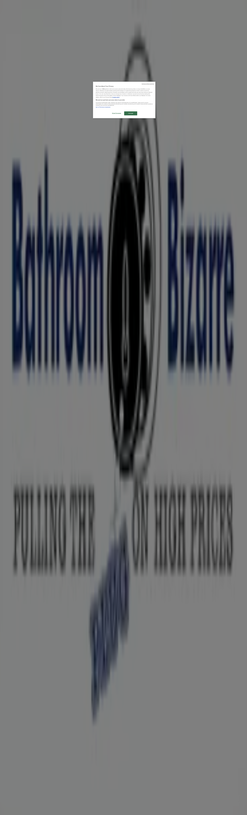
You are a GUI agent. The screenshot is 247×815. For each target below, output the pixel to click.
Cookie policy (116, 97)
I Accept (130, 113)
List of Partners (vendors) (103, 107)
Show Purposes (116, 113)
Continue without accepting (148, 84)
